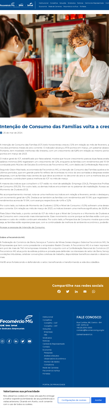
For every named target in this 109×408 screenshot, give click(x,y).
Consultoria (49, 365)
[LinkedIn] (19, 268)
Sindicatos (72, 3)
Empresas (48, 332)
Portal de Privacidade (54, 384)
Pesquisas (48, 353)
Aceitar (98, 400)
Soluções (63, 3)
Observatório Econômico (55, 359)
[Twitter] (11, 268)
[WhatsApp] (37, 268)
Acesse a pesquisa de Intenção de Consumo (22, 227)
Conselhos (54, 3)
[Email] (28, 268)
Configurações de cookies (74, 400)
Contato (46, 347)
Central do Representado (94, 3)
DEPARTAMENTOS (84, 334)
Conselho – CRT (50, 326)
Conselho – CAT (50, 323)
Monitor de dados (51, 362)
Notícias (80, 3)
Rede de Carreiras (55, 6)
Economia (43, 6)
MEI (45, 335)
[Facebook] (2, 268)
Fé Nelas (83, 6)
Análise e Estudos (51, 356)
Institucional (43, 3)
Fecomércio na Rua (70, 6)
